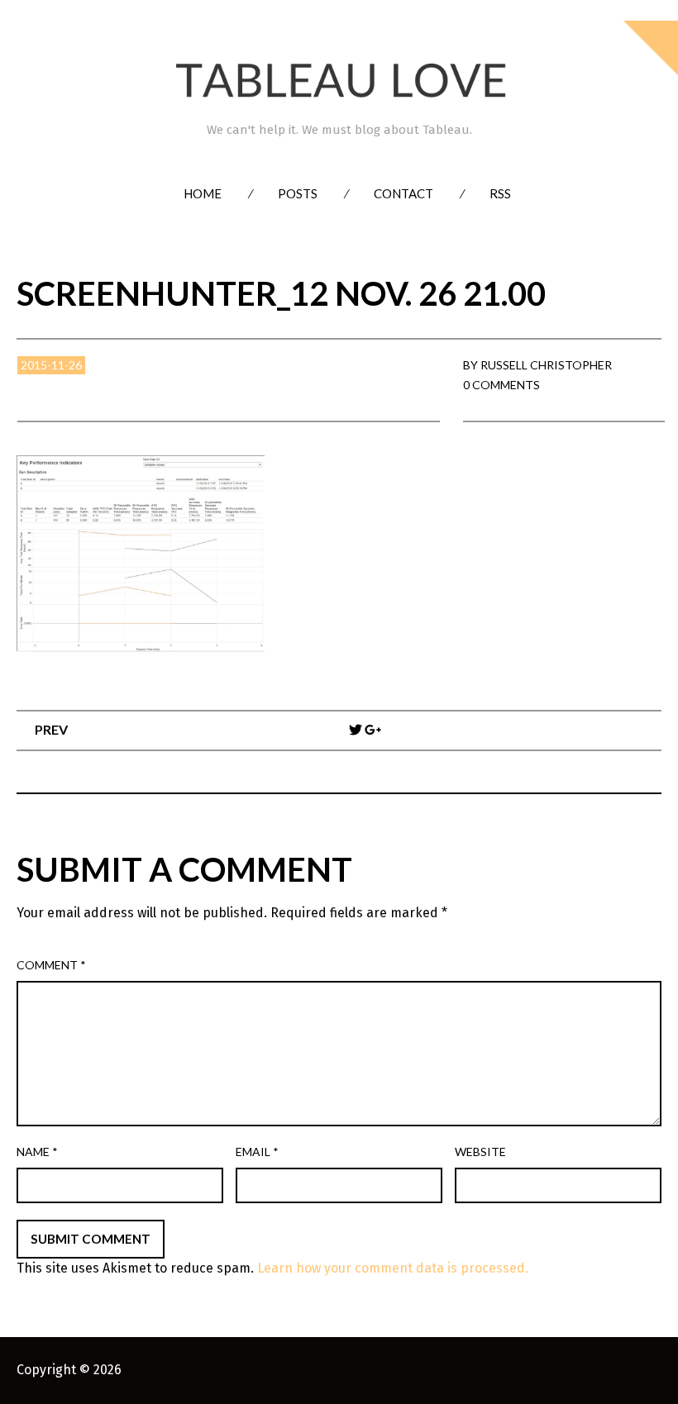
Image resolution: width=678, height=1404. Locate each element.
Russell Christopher (546, 365)
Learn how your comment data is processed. (392, 1268)
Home (203, 193)
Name (37, 1152)
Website (480, 1152)
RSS (500, 193)
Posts (298, 193)
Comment (51, 965)
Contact (403, 193)
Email (257, 1152)
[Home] (339, 80)
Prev (51, 729)
